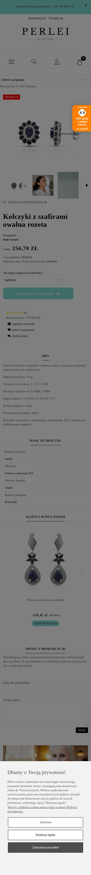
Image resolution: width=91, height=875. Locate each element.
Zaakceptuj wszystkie (45, 847)
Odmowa (45, 822)
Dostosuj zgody (45, 835)
